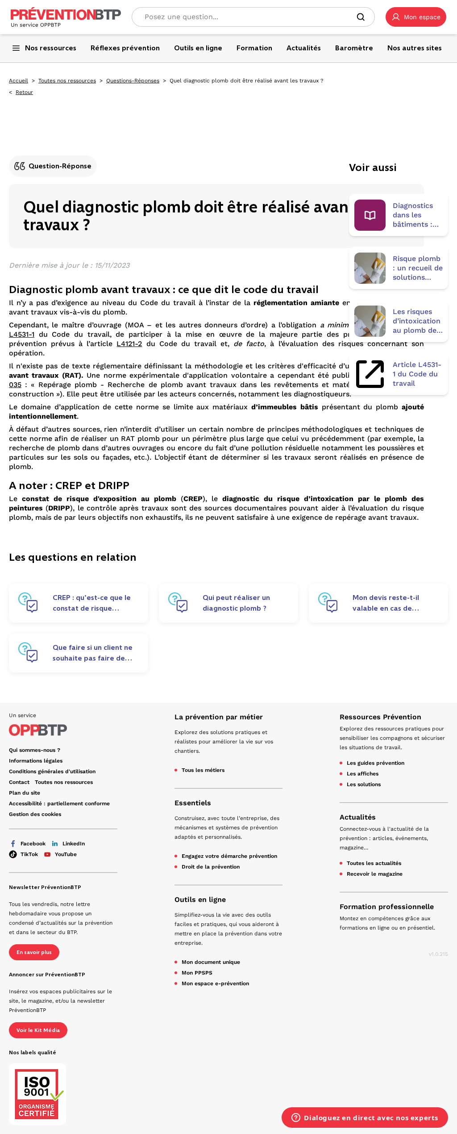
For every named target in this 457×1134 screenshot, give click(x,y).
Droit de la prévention (211, 867)
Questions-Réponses (132, 80)
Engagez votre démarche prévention (229, 856)
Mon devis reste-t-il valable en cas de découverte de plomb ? (392, 603)
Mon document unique (211, 962)
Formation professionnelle (387, 906)
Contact (19, 782)
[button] (416, 17)
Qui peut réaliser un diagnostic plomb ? (236, 602)
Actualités (358, 817)
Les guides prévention (375, 763)
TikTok (29, 854)
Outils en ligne (200, 899)
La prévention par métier (218, 717)
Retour (24, 92)
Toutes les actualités (374, 863)
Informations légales (35, 761)
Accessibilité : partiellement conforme (59, 803)
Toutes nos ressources (67, 80)
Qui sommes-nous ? (34, 750)
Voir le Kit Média (38, 1030)
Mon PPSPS (197, 973)
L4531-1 (21, 334)
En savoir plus (34, 952)
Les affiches (362, 774)
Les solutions (364, 784)
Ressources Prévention (380, 717)
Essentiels (192, 803)
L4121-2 (129, 343)
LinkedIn (73, 843)
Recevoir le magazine (375, 874)
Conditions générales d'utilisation (52, 771)
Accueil (18, 80)
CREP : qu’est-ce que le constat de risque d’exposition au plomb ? (93, 603)
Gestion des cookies (35, 814)
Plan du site (24, 793)
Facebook (33, 843)
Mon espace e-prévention (215, 983)
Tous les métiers (203, 770)
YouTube (66, 854)
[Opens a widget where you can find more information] (365, 1118)
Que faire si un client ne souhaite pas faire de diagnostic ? (93, 653)
